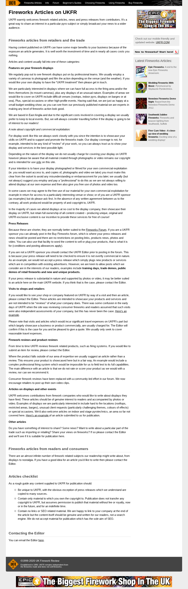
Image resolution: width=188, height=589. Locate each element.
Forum (56, 2)
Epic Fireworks (156, 67)
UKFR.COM (163, 42)
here (41, 540)
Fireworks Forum (96, 229)
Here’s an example (37, 415)
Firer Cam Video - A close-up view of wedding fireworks (162, 133)
